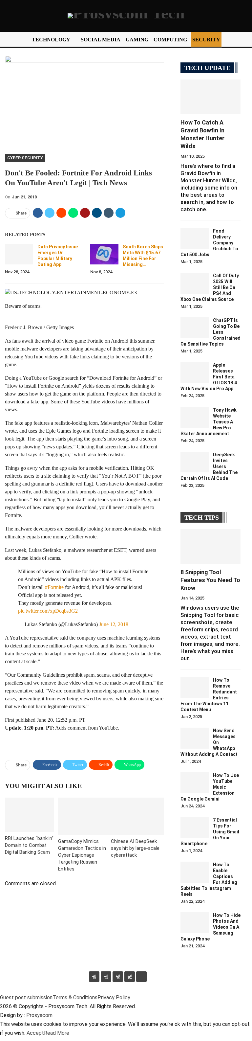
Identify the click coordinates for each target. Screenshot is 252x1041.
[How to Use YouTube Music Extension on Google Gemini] (194, 782)
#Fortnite (54, 587)
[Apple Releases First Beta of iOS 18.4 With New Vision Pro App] (194, 372)
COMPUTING (170, 39)
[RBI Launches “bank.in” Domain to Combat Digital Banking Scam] (29, 815)
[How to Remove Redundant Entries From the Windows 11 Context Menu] (194, 687)
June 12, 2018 (113, 624)
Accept (35, 1033)
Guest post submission (26, 997)
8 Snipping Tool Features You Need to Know (210, 580)
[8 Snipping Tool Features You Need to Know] (210, 546)
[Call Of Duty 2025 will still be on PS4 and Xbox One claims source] (194, 283)
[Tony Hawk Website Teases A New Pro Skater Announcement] (194, 417)
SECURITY (206, 39)
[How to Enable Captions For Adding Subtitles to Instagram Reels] (194, 872)
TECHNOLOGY (51, 39)
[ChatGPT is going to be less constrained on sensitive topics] (194, 327)
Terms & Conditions (74, 997)
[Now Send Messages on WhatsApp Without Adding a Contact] (194, 738)
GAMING (137, 39)
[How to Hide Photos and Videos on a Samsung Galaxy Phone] (194, 922)
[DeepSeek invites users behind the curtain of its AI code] (194, 462)
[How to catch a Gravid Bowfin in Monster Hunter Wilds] (210, 96)
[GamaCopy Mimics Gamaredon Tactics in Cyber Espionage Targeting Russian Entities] (84, 816)
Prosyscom (39, 1015)
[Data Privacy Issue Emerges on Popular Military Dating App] (19, 254)
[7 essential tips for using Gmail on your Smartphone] (194, 827)
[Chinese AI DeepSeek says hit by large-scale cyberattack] (137, 816)
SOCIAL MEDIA (100, 39)
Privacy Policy (113, 997)
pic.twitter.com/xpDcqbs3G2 (48, 611)
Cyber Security (25, 157)
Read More (56, 1033)
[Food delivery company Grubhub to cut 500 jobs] (194, 238)
